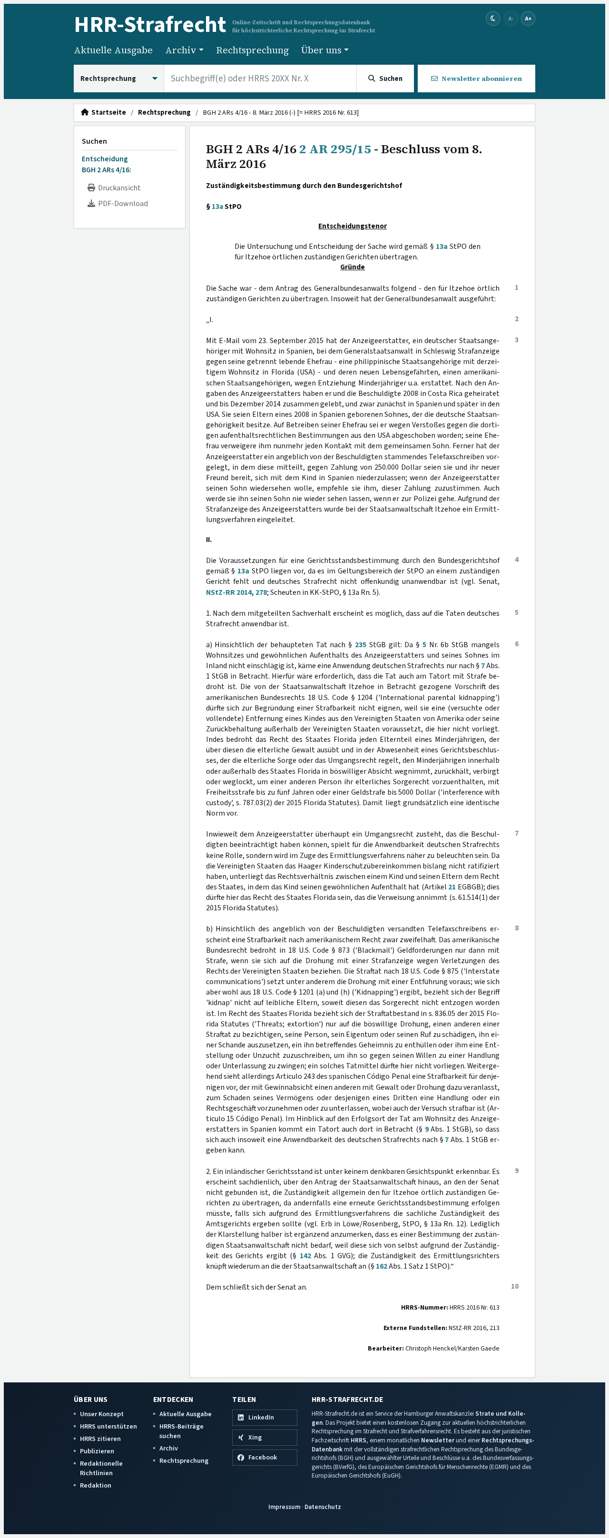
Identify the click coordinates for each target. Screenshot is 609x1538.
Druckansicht (118, 188)
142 (305, 1256)
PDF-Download (121, 203)
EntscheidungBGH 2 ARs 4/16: (106, 164)
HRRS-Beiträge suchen (181, 1431)
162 (381, 1266)
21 (452, 887)
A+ (528, 18)
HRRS (358, 1440)
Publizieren (97, 1451)
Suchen (94, 141)
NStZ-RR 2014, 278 (236, 592)
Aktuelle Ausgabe (113, 50)
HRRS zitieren (100, 1439)
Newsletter (437, 1440)
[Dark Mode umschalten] (493, 18)
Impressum (284, 1506)
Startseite (107, 112)
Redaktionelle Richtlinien (101, 1468)
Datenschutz (322, 1506)
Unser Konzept (102, 1414)
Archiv (168, 1448)
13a (217, 206)
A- (511, 18)
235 (360, 645)
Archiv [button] (180, 50)
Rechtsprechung (252, 50)
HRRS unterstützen (108, 1426)
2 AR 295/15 (335, 149)
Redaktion (95, 1485)
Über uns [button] (321, 50)
